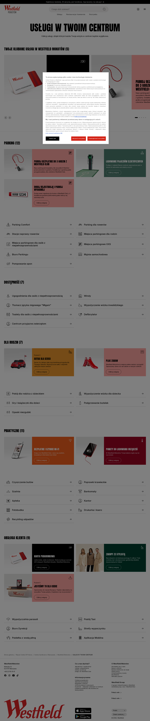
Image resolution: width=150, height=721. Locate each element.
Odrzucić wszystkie (78, 138)
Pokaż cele (52, 138)
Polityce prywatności (80, 116)
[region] (76, 108)
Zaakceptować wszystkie (97, 138)
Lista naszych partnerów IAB (54, 133)
